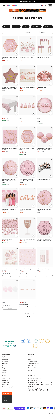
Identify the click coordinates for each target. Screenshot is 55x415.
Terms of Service (6, 378)
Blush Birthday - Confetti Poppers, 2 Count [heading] (44, 269)
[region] (27, 1)
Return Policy (5, 366)
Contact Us (5, 370)
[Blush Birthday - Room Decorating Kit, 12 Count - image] (10, 257)
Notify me (10, 276)
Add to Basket (16, 53)
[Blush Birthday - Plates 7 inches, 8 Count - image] (27, 136)
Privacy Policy (5, 380)
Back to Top (27, 317)
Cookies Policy (5, 382)
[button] (42, 5)
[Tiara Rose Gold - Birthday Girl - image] (45, 168)
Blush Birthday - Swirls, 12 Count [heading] (26, 57)
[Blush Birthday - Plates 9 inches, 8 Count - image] (10, 46)
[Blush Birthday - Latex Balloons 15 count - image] (10, 289)
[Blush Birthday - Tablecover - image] (10, 105)
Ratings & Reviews (32, 361)
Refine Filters (27, 32)
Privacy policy (34, 413)
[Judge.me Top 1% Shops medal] (47, 341)
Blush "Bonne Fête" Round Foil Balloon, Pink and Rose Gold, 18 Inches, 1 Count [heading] (9, 180)
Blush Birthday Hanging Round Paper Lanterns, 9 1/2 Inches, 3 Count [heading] (44, 149)
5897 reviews (7, 400)
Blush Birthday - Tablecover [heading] (8, 117)
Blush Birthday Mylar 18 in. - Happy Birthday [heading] (44, 210)
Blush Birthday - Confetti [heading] (7, 239)
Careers (30, 359)
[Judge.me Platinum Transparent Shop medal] (35, 341)
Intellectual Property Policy (8, 387)
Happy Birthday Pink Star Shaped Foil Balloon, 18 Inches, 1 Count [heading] (9, 88)
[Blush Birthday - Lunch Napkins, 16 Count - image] (27, 257)
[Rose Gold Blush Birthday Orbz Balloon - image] (45, 105)
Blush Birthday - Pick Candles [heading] (43, 57)
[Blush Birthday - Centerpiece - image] (27, 198)
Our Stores (5, 361)
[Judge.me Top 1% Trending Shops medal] (35, 346)
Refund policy (27, 413)
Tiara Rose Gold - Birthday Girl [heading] (43, 179)
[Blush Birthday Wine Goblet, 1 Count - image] (27, 227)
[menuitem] (14, 357)
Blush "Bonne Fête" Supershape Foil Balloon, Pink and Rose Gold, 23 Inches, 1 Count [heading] (44, 240)
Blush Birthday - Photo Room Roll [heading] (9, 209)
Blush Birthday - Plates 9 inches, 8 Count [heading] (9, 58)
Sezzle (4, 372)
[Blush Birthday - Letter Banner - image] (27, 289)
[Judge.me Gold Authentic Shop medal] (41, 341)
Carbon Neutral (32, 368)
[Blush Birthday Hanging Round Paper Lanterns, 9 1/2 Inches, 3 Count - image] (45, 136)
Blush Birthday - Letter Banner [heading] (25, 301)
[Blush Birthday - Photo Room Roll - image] (10, 198)
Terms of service (41, 413)
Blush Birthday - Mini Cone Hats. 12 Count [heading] (26, 117)
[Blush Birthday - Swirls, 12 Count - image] (27, 46)
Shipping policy (49, 413)
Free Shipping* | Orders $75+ (27, 1)
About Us (30, 357)
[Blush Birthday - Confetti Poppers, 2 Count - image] (45, 257)
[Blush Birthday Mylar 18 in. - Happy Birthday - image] (45, 198)
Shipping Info (5, 368)
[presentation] (10, 57)
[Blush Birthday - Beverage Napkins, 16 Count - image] (10, 136)
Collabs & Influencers (33, 363)
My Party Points (6, 357)
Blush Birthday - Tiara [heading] (41, 87)
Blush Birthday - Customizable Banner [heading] (27, 87)
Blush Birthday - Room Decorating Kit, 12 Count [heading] (10, 269)
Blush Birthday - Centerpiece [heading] (25, 209)
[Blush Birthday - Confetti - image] (10, 227)
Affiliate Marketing (32, 366)
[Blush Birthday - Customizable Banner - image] (27, 75)
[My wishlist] (38, 5)
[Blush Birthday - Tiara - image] (45, 75)
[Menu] (4, 5)
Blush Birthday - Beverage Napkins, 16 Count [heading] (9, 149)
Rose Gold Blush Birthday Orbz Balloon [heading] (43, 117)
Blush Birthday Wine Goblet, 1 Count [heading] (27, 239)
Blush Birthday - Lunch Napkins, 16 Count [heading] (26, 269)
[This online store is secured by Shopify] (10, 408)
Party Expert (8, 413)
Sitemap (30, 370)
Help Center (5, 359)
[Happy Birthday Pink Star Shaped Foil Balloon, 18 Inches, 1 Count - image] (10, 75)
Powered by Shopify (16, 413)
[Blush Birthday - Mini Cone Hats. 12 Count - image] (27, 105)
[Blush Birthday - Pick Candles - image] (45, 46)
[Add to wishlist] (17, 37)
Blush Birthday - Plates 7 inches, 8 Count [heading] (26, 149)
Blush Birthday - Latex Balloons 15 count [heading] (9, 301)
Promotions (5, 363)
